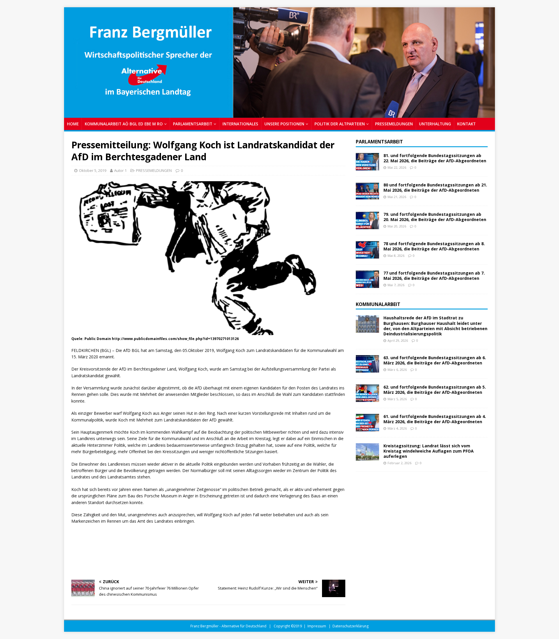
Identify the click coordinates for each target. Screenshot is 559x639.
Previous (71, 61)
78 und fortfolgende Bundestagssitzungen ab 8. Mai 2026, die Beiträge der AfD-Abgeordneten (434, 246)
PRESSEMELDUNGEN (394, 124)
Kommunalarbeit (378, 304)
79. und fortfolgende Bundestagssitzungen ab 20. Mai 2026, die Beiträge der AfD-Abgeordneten (434, 216)
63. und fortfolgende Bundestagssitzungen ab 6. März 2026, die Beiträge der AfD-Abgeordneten (434, 360)
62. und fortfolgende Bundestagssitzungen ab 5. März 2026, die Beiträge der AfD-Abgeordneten (434, 389)
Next (487, 61)
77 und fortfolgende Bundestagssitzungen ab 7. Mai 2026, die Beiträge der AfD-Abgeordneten (434, 275)
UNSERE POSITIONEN (284, 124)
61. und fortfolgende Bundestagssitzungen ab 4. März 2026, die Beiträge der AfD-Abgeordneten (434, 419)
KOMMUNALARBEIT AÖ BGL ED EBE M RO (124, 124)
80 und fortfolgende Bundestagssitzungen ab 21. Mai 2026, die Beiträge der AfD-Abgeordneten (435, 187)
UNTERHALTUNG (435, 124)
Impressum (316, 626)
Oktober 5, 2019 (92, 170)
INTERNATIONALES (240, 124)
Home (73, 124)
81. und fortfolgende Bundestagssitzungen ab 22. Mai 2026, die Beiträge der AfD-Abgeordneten (434, 158)
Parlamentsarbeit (379, 141)
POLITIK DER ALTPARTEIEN (339, 124)
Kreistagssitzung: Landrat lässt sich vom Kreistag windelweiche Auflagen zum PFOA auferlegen (428, 451)
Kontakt (466, 124)
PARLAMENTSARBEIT (192, 124)
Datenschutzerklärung (350, 626)
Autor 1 (120, 170)
